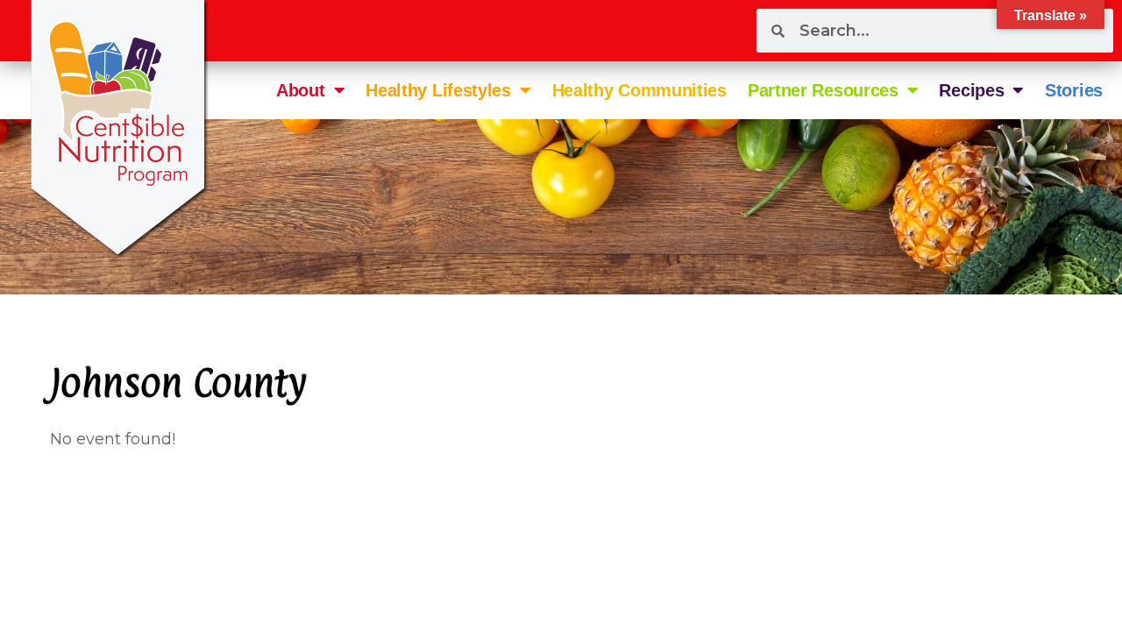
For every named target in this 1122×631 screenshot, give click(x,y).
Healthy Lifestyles (438, 90)
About (300, 90)
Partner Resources (823, 90)
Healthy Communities (639, 90)
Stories (1074, 90)
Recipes (971, 90)
